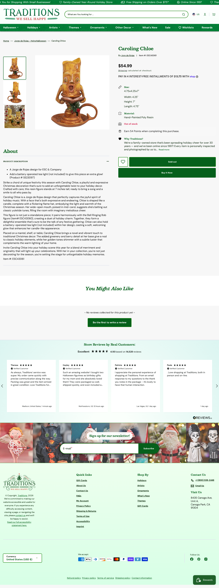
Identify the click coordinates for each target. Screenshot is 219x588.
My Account (82, 500)
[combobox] (126, 14)
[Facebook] (191, 559)
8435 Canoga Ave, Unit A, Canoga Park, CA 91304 (201, 502)
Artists (140, 485)
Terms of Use (82, 516)
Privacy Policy (83, 506)
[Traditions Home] (31, 14)
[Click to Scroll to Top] (213, 569)
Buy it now (167, 172)
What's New (143, 495)
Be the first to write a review (109, 322)
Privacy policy (89, 578)
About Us (81, 485)
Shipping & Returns (86, 511)
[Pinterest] (198, 559)
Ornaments (143, 490)
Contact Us (82, 490)
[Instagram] (205, 559)
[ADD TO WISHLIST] (123, 162)
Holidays (141, 480)
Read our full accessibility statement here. (19, 524)
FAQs (78, 495)
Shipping (122, 70)
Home (6, 41)
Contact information (142, 578)
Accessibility (83, 521)
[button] (204, 14)
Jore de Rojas (128, 55)
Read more (164, 149)
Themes (141, 500)
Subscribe (148, 448)
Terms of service (105, 578)
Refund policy (74, 578)
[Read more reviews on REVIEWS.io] (202, 418)
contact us (20, 515)
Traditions (22, 495)
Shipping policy (122, 578)
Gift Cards (81, 480)
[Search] (184, 14)
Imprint (80, 526)
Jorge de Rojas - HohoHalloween (30, 41)
